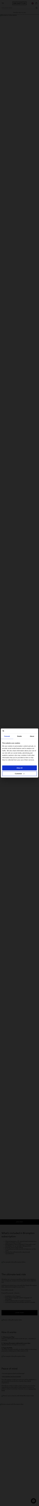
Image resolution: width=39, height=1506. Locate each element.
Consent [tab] (7, 736)
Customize (18, 773)
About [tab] (32, 736)
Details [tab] (19, 736)
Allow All (19, 768)
